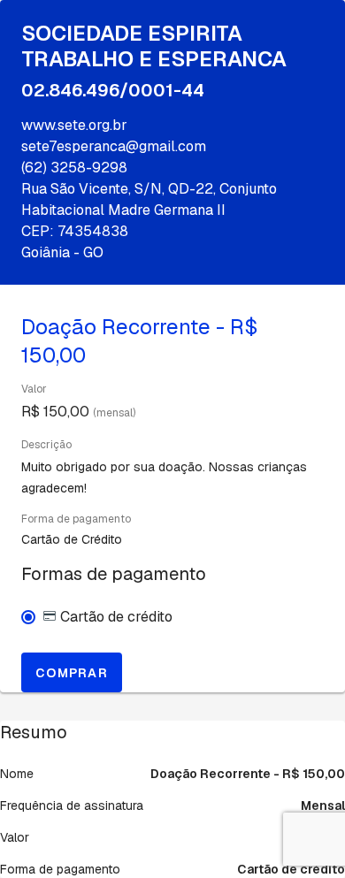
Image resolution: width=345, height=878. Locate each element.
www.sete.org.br (74, 125)
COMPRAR (71, 673)
